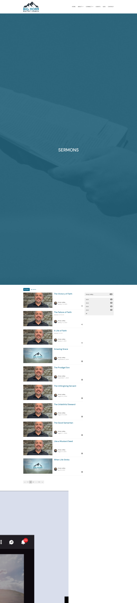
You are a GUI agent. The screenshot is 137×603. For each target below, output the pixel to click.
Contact (111, 6)
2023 (99, 306)
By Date (26, 289)
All (86, 313)
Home (73, 6)
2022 (99, 310)
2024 (99, 303)
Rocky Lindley (99, 294)
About (80, 6)
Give (104, 6)
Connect (89, 6)
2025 (99, 299)
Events (98, 6)
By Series (33, 289)
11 (39, 482)
